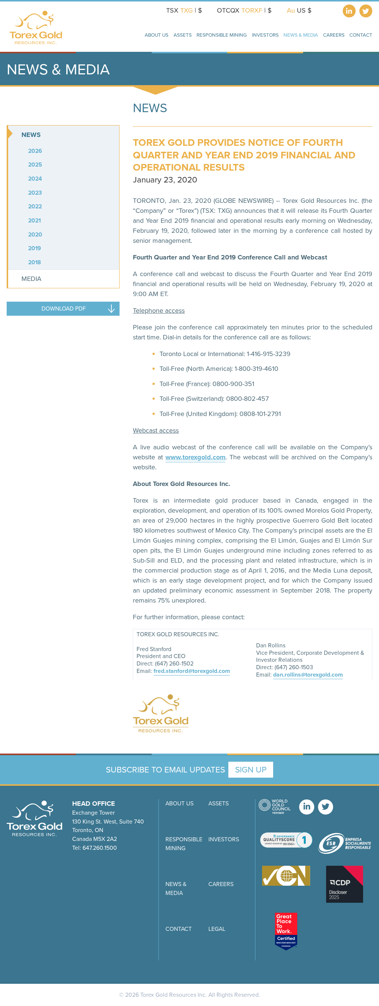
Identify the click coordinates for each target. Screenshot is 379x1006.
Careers (334, 34)
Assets (218, 803)
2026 (35, 151)
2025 (35, 164)
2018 (34, 262)
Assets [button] (183, 34)
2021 (34, 220)
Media (31, 279)
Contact (178, 929)
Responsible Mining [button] (222, 34)
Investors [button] (265, 34)
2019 (34, 248)
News (31, 135)
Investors (223, 839)
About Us (179, 803)
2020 (35, 234)
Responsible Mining (183, 843)
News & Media (176, 888)
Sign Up (250, 770)
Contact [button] (360, 34)
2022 (35, 206)
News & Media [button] (301, 34)
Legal (216, 929)
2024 (35, 178)
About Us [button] (156, 34)
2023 (35, 192)
